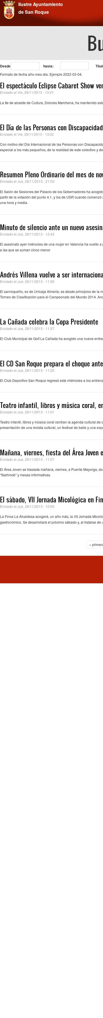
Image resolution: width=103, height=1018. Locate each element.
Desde (5, 66)
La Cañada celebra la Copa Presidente (49, 321)
